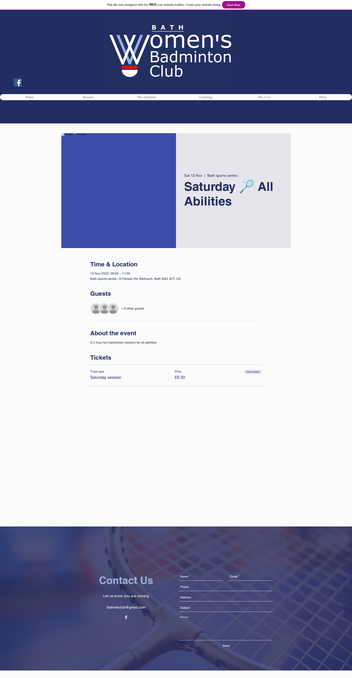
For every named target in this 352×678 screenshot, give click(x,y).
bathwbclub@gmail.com (126, 607)
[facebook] (126, 617)
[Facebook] (18, 82)
